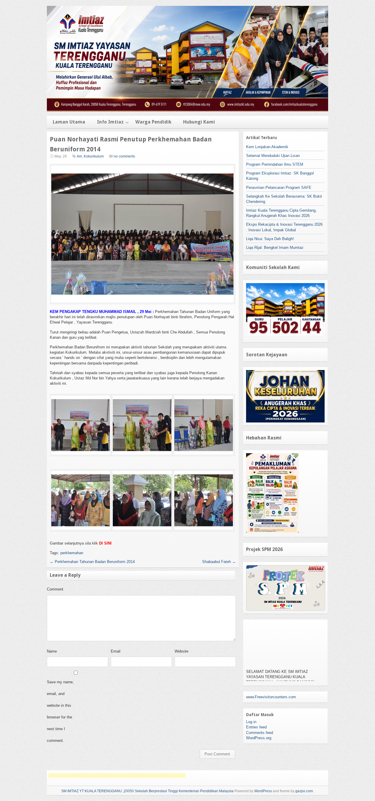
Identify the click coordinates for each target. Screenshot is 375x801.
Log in (251, 722)
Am (79, 156)
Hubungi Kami (199, 122)
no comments (124, 156)
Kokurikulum (94, 156)
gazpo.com (304, 791)
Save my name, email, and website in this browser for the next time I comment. (60, 711)
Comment (55, 589)
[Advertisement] (116, 775)
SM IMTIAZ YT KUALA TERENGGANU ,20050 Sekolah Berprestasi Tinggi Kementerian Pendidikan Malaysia (147, 791)
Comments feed (259, 732)
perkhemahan (71, 553)
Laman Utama (69, 122)
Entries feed (256, 727)
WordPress (263, 791)
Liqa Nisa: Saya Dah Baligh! (270, 239)
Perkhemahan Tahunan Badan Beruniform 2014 (92, 561)
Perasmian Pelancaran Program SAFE (278, 187)
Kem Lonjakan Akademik (267, 147)
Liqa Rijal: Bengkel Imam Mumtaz (275, 247)
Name (52, 651)
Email (115, 651)
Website (181, 651)
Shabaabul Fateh (219, 561)
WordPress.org (258, 738)
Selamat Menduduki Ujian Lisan (273, 155)
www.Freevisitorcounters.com (271, 697)
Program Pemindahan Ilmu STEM (274, 164)
